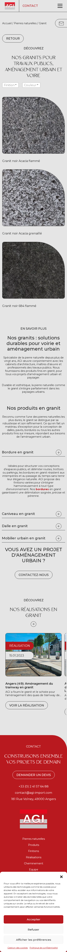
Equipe (33, 869)
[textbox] (10, 85)
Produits (33, 845)
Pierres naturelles (25, 23)
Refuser (33, 929)
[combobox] (10, 85)
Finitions (33, 851)
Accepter (33, 919)
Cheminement (33, 863)
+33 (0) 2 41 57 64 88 (34, 786)
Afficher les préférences (33, 939)
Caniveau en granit (18, 514)
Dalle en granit (15, 526)
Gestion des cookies (17, 947)
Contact (30, 6)
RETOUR (13, 38)
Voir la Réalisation (26, 705)
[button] (61, 876)
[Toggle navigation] (60, 6)
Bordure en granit (18, 452)
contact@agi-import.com (33, 792)
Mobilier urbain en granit (23, 538)
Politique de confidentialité (44, 947)
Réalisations (33, 857)
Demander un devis (33, 775)
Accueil (7, 23)
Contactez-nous (34, 575)
